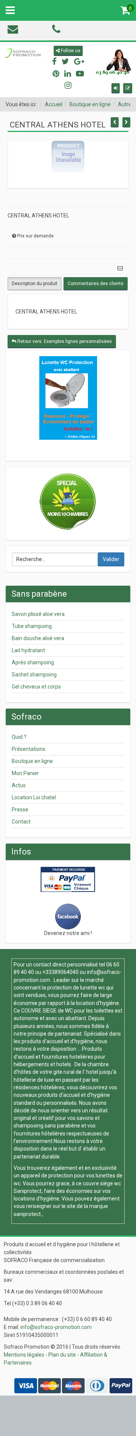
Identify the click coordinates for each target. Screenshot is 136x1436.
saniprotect (27, 1214)
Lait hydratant (28, 650)
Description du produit (34, 283)
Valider (111, 559)
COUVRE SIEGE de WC (47, 1011)
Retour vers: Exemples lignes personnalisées (64, 341)
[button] (115, 88)
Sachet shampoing (34, 674)
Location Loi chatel (34, 797)
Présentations (28, 749)
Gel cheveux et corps (36, 687)
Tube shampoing (32, 626)
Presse (20, 809)
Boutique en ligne (90, 104)
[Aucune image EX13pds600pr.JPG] (68, 156)
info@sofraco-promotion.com (56, 1327)
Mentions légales (24, 1355)
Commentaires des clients (96, 283)
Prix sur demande (35, 236)
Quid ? (19, 737)
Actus (19, 785)
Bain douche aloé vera (38, 638)
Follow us (70, 50)
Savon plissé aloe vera (38, 614)
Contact (21, 822)
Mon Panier (25, 773)
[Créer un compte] (127, 88)
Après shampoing (33, 662)
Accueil (53, 104)
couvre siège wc (102, 1183)
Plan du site (62, 1355)
